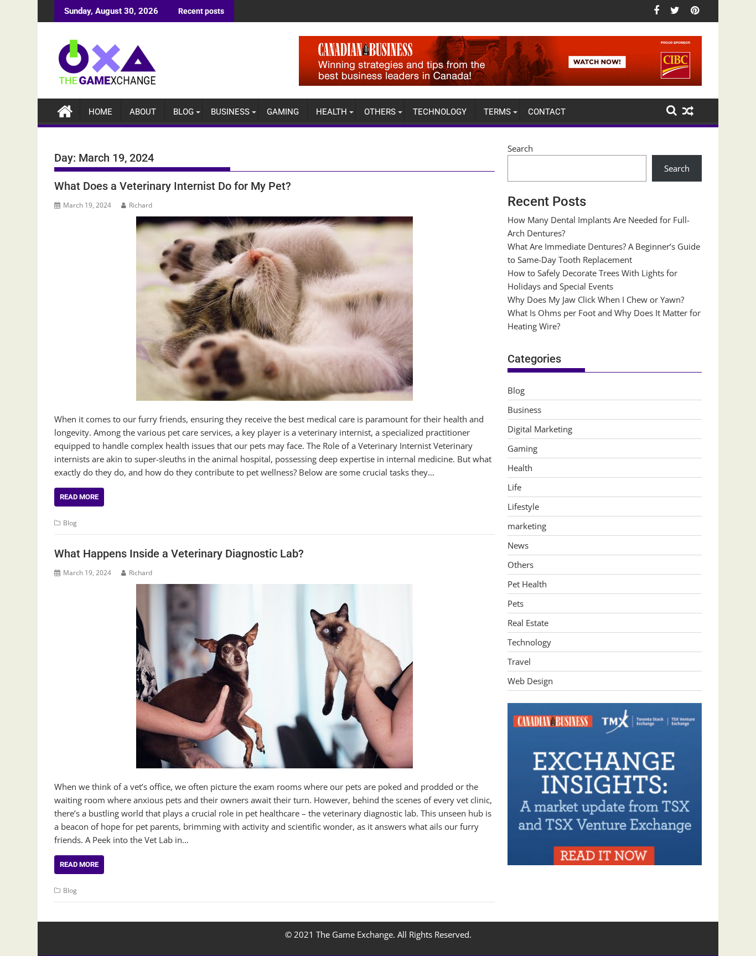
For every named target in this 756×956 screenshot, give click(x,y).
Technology (440, 112)
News (518, 545)
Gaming (283, 112)
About (143, 112)
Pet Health (527, 584)
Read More (79, 497)
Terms (497, 112)
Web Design (530, 680)
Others (380, 112)
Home (100, 112)
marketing (527, 525)
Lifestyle (523, 506)
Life (514, 487)
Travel (519, 661)
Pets (516, 603)
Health (331, 112)
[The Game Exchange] (65, 110)
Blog (183, 112)
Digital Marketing (540, 429)
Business (230, 112)
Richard (140, 205)
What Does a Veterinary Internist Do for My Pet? (172, 186)
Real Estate (528, 622)
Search (520, 148)
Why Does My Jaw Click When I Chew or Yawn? (596, 299)
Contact (547, 112)
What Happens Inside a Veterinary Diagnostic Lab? (179, 553)
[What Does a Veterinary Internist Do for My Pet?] (274, 308)
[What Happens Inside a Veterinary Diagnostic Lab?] (274, 676)
